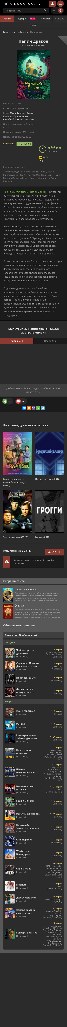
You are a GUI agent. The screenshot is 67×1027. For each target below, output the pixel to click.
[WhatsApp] (38, 408)
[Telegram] (43, 408)
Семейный (8, 119)
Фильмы (45, 18)
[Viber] (33, 408)
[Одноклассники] (29, 408)
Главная (7, 18)
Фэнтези (19, 119)
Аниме (33, 24)
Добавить (54, 551)
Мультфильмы (21, 32)
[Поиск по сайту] (45, 10)
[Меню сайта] (60, 3)
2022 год (29, 119)
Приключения (21, 116)
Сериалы (59, 18)
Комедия (8, 116)
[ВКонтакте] (24, 408)
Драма (30, 113)
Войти (52, 4)
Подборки (22, 18)
